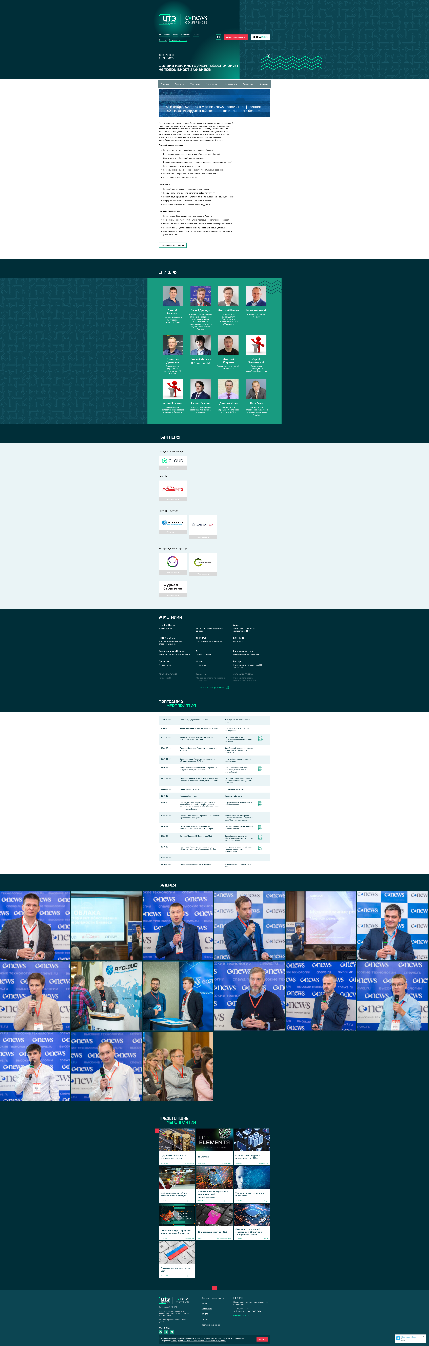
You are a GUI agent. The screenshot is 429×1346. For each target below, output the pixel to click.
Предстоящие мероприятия (214, 1298)
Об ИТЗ (196, 34)
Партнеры (179, 84)
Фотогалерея (231, 84)
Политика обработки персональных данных (172, 1321)
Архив (175, 34)
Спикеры (165, 84)
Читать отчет (212, 84)
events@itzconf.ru (241, 1315)
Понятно (262, 1339)
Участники (195, 84)
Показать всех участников (212, 687)
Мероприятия (164, 34)
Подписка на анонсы (178, 40)
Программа (248, 84)
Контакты (163, 40)
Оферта (174, 1340)
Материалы (185, 34)
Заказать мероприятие (236, 37)
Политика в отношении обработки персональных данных (202, 1340)
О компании (172, 468)
